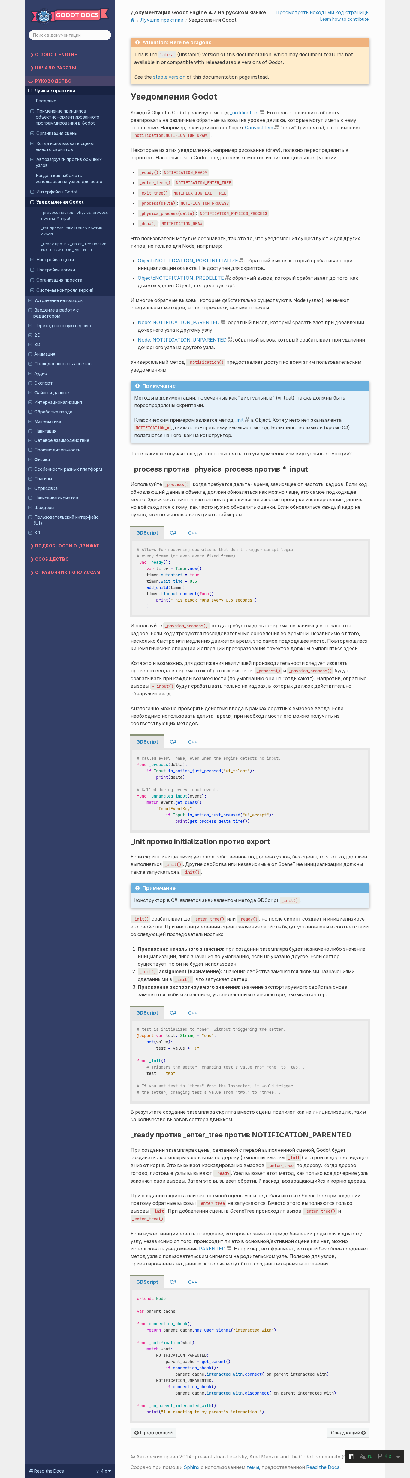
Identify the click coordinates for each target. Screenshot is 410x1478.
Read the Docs (322, 1467)
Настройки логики (55, 270)
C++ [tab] (192, 533)
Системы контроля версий (64, 290)
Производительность (57, 450)
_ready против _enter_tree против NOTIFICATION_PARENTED (74, 246)
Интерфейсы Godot (57, 192)
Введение (46, 101)
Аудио (40, 373)
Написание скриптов (56, 498)
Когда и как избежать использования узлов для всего (69, 178)
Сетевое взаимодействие (61, 440)
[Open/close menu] (30, 90)
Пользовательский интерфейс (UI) (65, 520)
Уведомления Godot (60, 202)
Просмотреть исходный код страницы (322, 12)
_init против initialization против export (71, 230)
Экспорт (43, 383)
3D (37, 344)
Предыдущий (156, 1433)
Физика (42, 459)
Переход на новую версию (62, 325)
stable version (169, 77)
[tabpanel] (250, 578)
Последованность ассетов (63, 363)
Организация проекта (59, 280)
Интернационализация (58, 402)
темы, (253, 1467)
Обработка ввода (53, 412)
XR (37, 532)
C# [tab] (173, 533)
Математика (47, 421)
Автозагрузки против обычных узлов (69, 162)
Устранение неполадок (58, 300)
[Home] (133, 19)
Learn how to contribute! (344, 19)
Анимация (44, 354)
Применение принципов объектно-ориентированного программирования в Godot (67, 117)
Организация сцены (56, 133)
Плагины (43, 478)
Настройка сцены (55, 259)
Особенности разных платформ (68, 469)
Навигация (45, 431)
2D (37, 335)
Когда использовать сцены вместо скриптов (65, 146)
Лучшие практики (54, 90)
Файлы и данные (51, 392)
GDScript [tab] (147, 533)
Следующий (346, 1433)
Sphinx (192, 1467)
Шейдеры (44, 507)
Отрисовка (46, 488)
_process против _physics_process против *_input (74, 215)
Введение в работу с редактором (55, 313)
